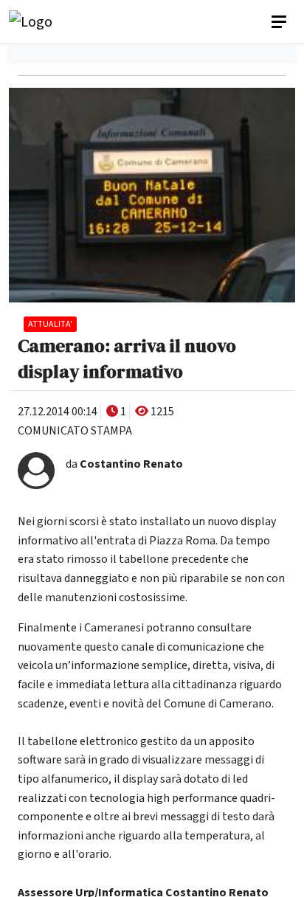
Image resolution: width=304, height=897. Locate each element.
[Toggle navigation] (280, 22)
